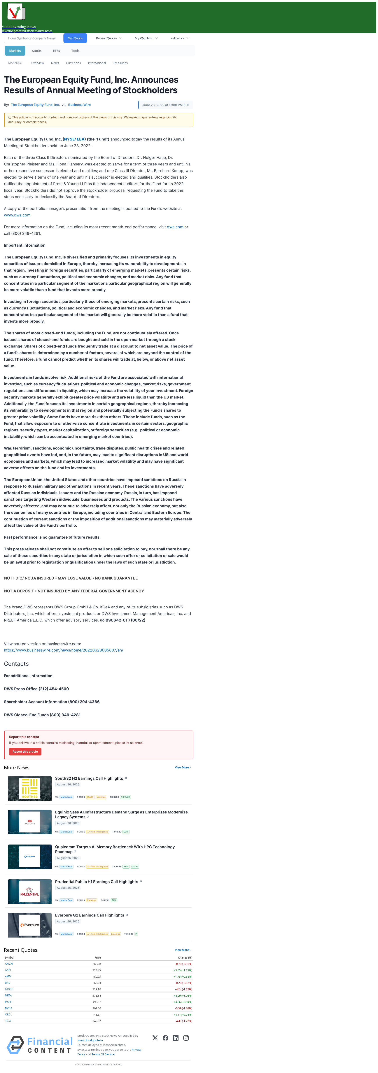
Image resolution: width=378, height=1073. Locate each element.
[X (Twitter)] (155, 1045)
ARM (126, 866)
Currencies (73, 63)
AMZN (9, 964)
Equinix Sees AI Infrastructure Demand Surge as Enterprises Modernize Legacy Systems (121, 814)
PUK (114, 900)
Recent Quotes (106, 38)
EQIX (126, 832)
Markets (15, 51)
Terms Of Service (103, 1054)
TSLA (8, 1021)
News (55, 63)
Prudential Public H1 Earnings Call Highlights (98, 881)
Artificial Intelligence (97, 832)
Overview (37, 63)
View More (182, 767)
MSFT (8, 1002)
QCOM (134, 866)
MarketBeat (66, 797)
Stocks (37, 51)
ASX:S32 (125, 797)
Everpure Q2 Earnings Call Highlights (91, 915)
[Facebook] (165, 1045)
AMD (8, 976)
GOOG (9, 989)
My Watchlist (144, 38)
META (8, 995)
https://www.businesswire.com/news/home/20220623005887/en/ (63, 650)
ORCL (8, 1014)
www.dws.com (17, 215)
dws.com (175, 227)
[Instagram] (186, 1045)
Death (90, 797)
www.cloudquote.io (90, 1040)
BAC (7, 983)
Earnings (101, 797)
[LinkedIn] (175, 1045)
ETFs (56, 51)
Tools (75, 51)
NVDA (8, 1008)
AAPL (8, 970)
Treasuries (120, 63)
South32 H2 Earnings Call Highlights (91, 778)
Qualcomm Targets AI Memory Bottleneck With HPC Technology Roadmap (115, 849)
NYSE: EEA (74, 139)
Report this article (25, 751)
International (97, 63)
